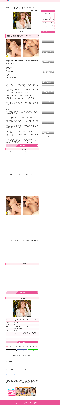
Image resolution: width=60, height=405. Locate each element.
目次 (21, 31)
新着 (26, 402)
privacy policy (35, 402)
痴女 (35, 346)
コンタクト (31, 402)
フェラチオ (27, 346)
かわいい (14, 346)
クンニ (20, 346)
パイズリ (23, 346)
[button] (53, 7)
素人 (28, 402)
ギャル (15, 60)
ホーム (23, 402)
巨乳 (33, 346)
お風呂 (10, 346)
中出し (30, 346)
